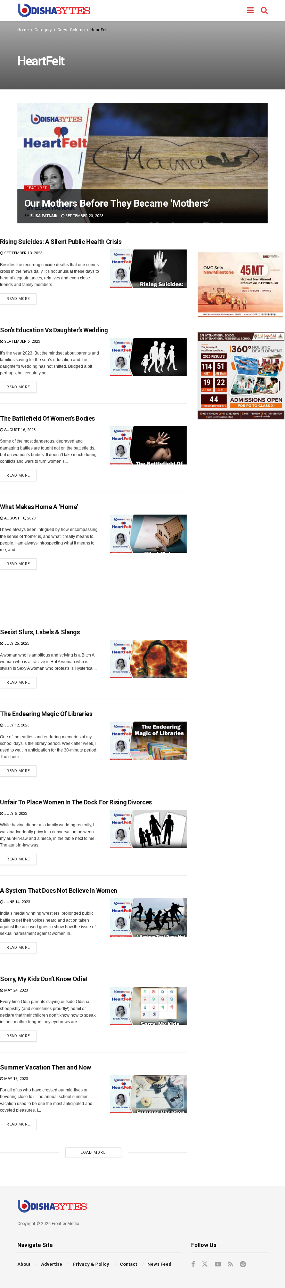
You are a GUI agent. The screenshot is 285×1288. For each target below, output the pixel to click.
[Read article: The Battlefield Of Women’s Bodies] (148, 445)
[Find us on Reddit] (243, 1265)
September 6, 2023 (21, 341)
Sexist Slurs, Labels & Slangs (40, 632)
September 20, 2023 (83, 216)
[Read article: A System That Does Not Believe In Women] (148, 917)
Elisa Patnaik (43, 216)
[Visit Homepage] (54, 10)
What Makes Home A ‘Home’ (39, 506)
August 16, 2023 (19, 430)
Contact (128, 1264)
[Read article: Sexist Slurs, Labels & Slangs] (148, 659)
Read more (21, 297)
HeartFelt (99, 29)
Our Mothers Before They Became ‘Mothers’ (117, 203)
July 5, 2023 (15, 813)
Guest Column (71, 29)
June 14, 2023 (16, 902)
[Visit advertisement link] (241, 285)
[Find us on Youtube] (218, 1265)
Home (23, 29)
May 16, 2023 (15, 1078)
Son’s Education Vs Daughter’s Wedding (54, 330)
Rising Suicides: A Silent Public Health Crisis (60, 241)
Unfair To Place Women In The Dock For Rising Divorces (76, 802)
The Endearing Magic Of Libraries (46, 713)
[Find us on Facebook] (193, 1265)
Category (43, 29)
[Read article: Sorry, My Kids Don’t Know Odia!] (148, 1006)
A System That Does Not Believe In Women (58, 890)
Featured (37, 188)
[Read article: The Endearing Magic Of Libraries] (148, 741)
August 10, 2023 (19, 518)
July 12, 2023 (16, 725)
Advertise (51, 1264)
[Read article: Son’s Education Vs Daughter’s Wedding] (148, 357)
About (23, 1264)
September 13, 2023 (22, 253)
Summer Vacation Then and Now (45, 1067)
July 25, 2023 (16, 643)
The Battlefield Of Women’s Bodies (47, 418)
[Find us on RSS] (230, 1265)
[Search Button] (264, 10)
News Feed (159, 1264)
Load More (93, 1152)
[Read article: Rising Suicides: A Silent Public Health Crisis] (148, 268)
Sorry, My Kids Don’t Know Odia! (43, 979)
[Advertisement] (93, 601)
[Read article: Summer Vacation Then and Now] (148, 1094)
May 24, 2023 (15, 990)
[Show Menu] (250, 10)
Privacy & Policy (91, 1264)
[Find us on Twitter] (205, 1264)
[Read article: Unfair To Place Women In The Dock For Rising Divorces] (148, 829)
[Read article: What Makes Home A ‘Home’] (148, 534)
